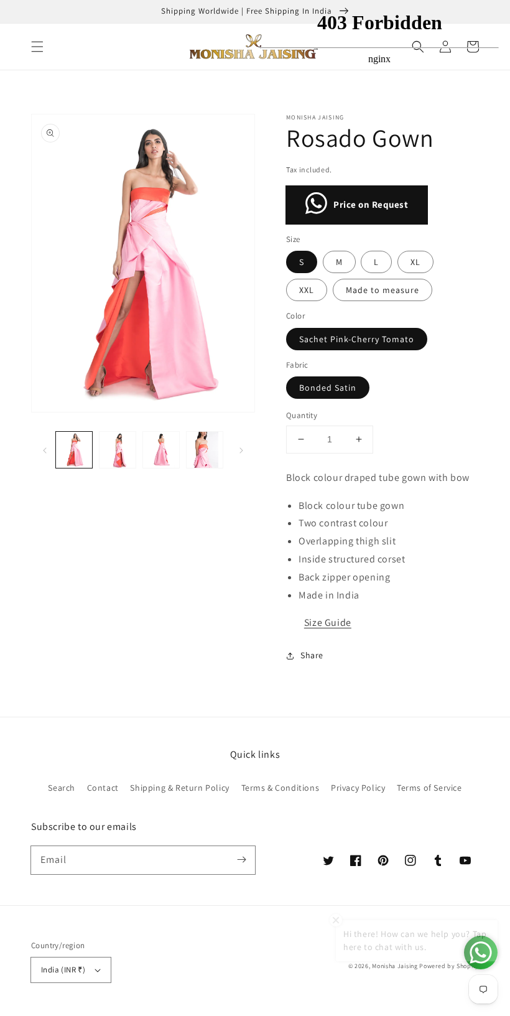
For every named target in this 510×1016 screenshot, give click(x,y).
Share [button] (311, 655)
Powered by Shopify (449, 966)
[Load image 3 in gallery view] (161, 449)
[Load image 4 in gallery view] (204, 449)
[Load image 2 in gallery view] (117, 449)
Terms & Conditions (280, 787)
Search (61, 787)
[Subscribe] (241, 860)
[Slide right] (241, 450)
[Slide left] (44, 450)
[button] (37, 46)
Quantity (301, 415)
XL (415, 262)
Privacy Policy (358, 787)
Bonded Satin (327, 387)
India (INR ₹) (63, 969)
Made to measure (382, 290)
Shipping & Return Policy (179, 787)
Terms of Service (429, 787)
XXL (306, 290)
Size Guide (327, 622)
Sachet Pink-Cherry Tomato (356, 339)
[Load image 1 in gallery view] (74, 449)
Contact (103, 787)
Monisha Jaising (395, 966)
